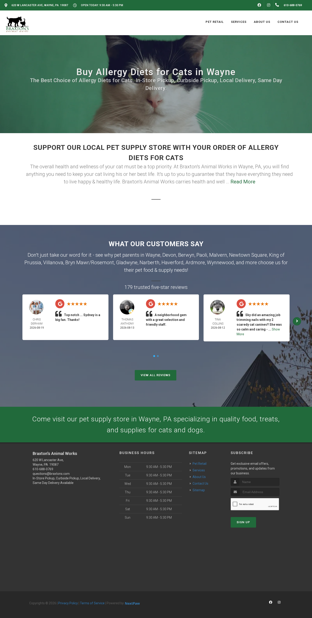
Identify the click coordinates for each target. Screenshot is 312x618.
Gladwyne (126, 262)
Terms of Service (92, 603)
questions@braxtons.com (51, 473)
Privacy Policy (68, 603)
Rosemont (102, 262)
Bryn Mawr (77, 262)
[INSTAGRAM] (268, 5)
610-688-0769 (43, 469)
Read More (242, 182)
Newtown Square (248, 255)
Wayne (152, 255)
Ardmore (195, 262)
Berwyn (186, 255)
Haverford (172, 262)
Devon (169, 255)
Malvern (218, 255)
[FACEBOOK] (259, 5)
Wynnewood (220, 262)
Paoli (201, 255)
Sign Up (243, 522)
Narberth (149, 262)
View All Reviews (155, 375)
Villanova (53, 262)
